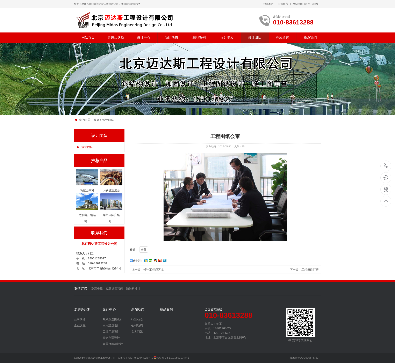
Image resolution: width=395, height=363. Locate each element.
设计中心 (143, 37)
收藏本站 (268, 3)
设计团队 (254, 37)
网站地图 (298, 3)
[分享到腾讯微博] (165, 260)
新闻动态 (171, 37)
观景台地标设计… (114, 343)
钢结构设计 (133, 288)
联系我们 (310, 37)
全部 (143, 249)
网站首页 (88, 37)
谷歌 (314, 3)
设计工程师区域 (153, 269)
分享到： (138, 260)
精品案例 (199, 37)
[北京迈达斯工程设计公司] (124, 20)
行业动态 (137, 319)
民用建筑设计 (111, 325)
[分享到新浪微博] (160, 260)
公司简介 (80, 319)
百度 (307, 3)
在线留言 (283, 3)
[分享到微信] (150, 260)
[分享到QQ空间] (146, 260)
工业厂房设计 (111, 331)
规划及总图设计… (114, 319)
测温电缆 (97, 288)
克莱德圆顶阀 (114, 288)
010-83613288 (386, 166)
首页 (96, 119)
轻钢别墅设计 (111, 337)
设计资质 (227, 37)
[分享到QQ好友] (155, 260)
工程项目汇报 (310, 269)
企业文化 (80, 325)
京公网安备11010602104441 (173, 357)
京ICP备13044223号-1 (140, 357)
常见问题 (137, 331)
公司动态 (137, 325)
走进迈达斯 (116, 37)
